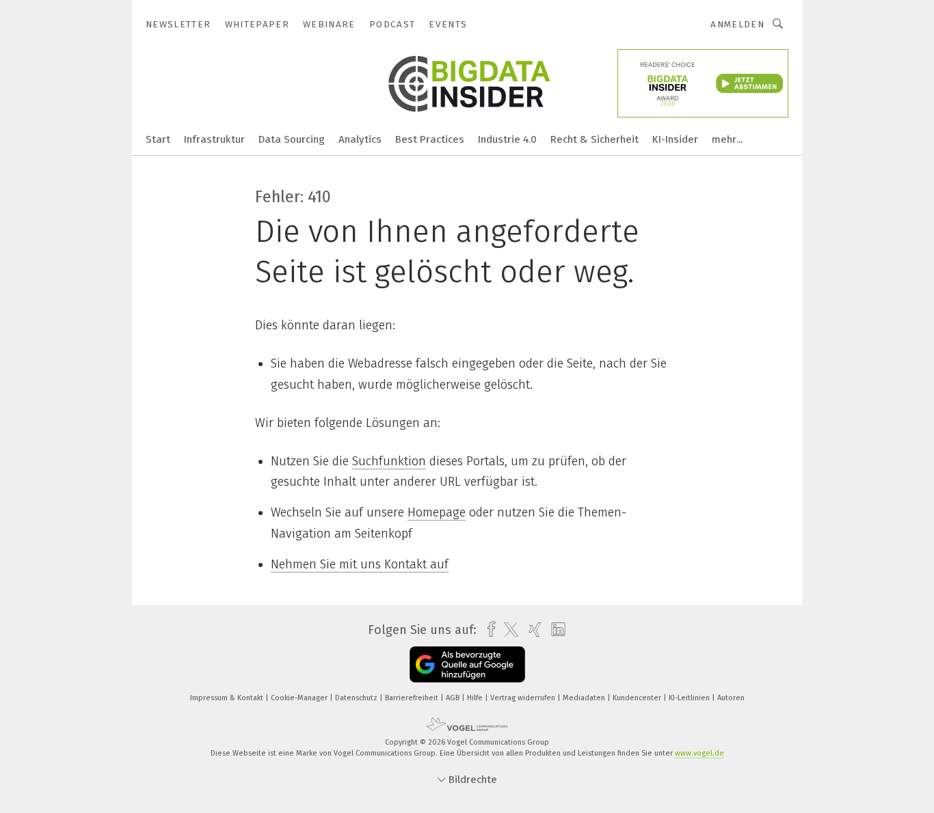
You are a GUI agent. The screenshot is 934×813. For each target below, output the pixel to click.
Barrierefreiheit (412, 697)
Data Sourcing (291, 139)
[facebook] (488, 629)
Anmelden (737, 24)
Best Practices (429, 139)
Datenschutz (357, 697)
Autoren (731, 697)
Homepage (437, 512)
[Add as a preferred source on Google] (467, 664)
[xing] (531, 629)
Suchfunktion (389, 461)
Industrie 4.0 (507, 139)
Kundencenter (638, 697)
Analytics (360, 139)
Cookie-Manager (300, 697)
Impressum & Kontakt (227, 697)
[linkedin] (555, 630)
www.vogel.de (699, 753)
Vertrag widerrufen (523, 697)
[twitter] (507, 629)
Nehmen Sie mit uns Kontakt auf (360, 564)
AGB (454, 697)
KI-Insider (675, 139)
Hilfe (476, 697)
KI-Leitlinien (690, 697)
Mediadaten (585, 697)
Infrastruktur (214, 139)
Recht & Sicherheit (594, 139)
